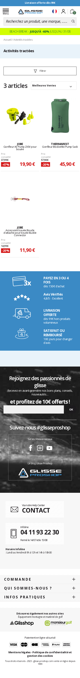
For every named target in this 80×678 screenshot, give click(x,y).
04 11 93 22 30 (40, 532)
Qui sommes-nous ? (28, 588)
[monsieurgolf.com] (58, 623)
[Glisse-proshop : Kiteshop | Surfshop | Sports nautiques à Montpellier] (30, 11)
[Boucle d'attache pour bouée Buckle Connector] (20, 199)
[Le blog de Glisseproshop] (40, 472)
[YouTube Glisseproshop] (49, 449)
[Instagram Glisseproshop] (40, 449)
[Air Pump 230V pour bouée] (20, 115)
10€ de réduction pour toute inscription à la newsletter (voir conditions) (40, 4)
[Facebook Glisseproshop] (30, 449)
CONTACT (36, 510)
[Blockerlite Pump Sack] (60, 115)
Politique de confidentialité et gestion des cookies (49, 654)
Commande (17, 579)
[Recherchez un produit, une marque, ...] (73, 21)
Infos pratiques (25, 597)
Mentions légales (19, 652)
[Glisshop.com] (21, 623)
